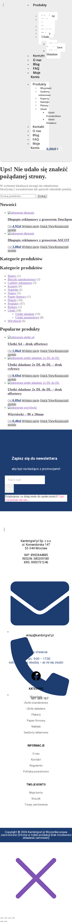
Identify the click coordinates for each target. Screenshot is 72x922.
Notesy (12, 293)
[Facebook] (36, 676)
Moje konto (36, 792)
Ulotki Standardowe (53, 114)
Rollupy (12, 307)
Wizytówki (45, 88)
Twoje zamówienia (36, 804)
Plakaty (44, 105)
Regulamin (36, 765)
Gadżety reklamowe (44, 93)
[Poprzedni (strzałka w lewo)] (1, 921)
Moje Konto (35, 145)
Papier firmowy (17, 296)
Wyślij (9, 488)
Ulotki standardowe (27, 317)
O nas (37, 131)
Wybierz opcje (30, 226)
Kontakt (38, 127)
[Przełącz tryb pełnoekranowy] (5, 917)
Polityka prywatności (36, 771)
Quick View (47, 226)
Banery (12, 276)
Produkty (39, 84)
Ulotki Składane (51, 121)
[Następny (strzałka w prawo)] (5, 921)
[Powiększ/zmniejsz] (1, 917)
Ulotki (43, 109)
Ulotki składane (24, 314)
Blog (36, 135)
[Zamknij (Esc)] (13, 917)
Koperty (44, 98)
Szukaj (42, 196)
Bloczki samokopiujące (22, 279)
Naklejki (44, 102)
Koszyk (36, 798)
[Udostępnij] (9, 917)
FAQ (36, 139)
